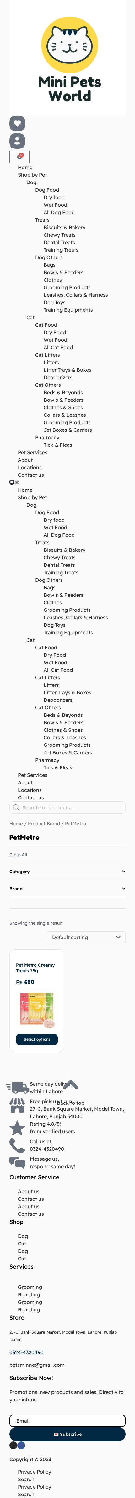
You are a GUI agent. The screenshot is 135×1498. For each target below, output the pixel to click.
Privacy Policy (34, 1472)
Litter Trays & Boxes (67, 370)
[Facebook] (21, 1445)
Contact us (31, 475)
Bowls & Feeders (64, 272)
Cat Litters (47, 355)
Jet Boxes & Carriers (68, 430)
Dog (31, 182)
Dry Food (55, 332)
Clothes (53, 280)
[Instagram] (13, 1445)
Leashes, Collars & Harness (76, 295)
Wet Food (55, 205)
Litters (51, 362)
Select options (37, 1039)
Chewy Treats (60, 235)
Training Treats (61, 250)
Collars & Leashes (65, 415)
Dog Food (47, 190)
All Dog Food (59, 212)
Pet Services (32, 452)
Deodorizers (58, 377)
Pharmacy (47, 437)
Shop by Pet (32, 175)
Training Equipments (68, 310)
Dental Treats (59, 242)
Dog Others (49, 257)
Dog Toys (55, 302)
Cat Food (46, 325)
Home (25, 167)
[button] (67, 482)
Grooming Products (67, 287)
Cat (30, 317)
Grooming (30, 1287)
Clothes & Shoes (63, 407)
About (25, 460)
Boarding (29, 1294)
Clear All (18, 854)
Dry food (54, 197)
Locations (30, 467)
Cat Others (48, 385)
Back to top (70, 1103)
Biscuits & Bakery (64, 227)
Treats (42, 220)
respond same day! (52, 1166)
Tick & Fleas (58, 445)
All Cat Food (58, 347)
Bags (50, 265)
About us (29, 1191)
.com (59, 1365)
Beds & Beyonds (63, 392)
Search (26, 1479)
